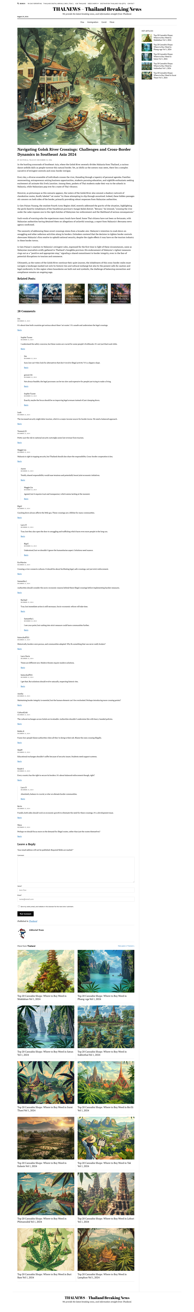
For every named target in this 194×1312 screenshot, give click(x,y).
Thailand (33, 921)
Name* (19, 886)
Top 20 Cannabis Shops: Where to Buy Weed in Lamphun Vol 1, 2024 (102, 1276)
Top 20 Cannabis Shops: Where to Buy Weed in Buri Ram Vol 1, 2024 (44, 1276)
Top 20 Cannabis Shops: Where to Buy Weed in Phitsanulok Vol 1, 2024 (42, 1220)
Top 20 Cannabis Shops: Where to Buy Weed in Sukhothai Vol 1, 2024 (102, 1053)
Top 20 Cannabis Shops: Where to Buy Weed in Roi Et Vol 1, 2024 (105, 1109)
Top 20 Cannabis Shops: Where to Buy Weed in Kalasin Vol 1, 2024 (42, 1164)
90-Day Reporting (35, 3)
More (112, 22)
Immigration (92, 22)
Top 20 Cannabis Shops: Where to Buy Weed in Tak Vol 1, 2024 (104, 1164)
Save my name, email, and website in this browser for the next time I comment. (47, 907)
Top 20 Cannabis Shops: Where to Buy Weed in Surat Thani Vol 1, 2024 (45, 1109)
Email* (19, 895)
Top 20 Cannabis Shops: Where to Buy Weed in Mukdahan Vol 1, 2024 (42, 997)
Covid (104, 22)
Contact (130, 3)
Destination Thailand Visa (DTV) (113, 3)
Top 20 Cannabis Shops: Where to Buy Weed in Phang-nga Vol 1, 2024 (102, 997)
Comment (20, 855)
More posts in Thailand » (126, 946)
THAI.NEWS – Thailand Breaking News (97, 9)
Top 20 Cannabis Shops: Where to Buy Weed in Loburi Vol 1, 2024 (106, 1220)
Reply (19, 330)
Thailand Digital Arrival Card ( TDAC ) (58, 3)
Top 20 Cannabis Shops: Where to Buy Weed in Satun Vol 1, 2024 (45, 1053)
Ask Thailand (80, 3)
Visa (82, 22)
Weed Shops (92, 3)
